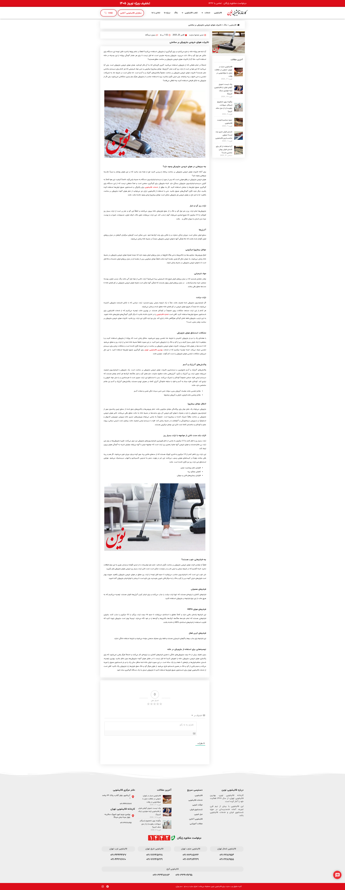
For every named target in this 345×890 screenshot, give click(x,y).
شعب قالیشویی (191, 12)
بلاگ (176, 12)
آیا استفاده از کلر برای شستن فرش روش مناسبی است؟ (224, 149)
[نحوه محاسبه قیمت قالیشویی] (238, 125)
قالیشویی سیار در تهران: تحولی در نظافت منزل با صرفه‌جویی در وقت (151, 799)
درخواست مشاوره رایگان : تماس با (227, 3)
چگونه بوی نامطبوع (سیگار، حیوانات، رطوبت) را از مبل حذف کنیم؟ (150, 824)
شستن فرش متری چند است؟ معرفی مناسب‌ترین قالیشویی (223, 135)
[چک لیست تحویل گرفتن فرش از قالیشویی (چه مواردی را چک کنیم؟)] (238, 93)
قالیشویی (218, 12)
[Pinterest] (107, 886)
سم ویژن (179, 886)
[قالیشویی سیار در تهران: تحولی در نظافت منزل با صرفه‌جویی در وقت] (238, 75)
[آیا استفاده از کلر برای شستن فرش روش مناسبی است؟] (238, 153)
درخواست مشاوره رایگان (189, 838)
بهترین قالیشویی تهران (153, 350)
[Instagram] (102, 886)
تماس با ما (156, 12)
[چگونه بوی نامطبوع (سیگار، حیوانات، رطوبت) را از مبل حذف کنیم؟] (238, 110)
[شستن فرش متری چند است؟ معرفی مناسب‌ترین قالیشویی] (238, 139)
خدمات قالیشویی (151, 187)
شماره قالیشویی (162, 314)
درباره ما (167, 12)
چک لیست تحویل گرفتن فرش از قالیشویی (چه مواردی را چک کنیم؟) (149, 811)
